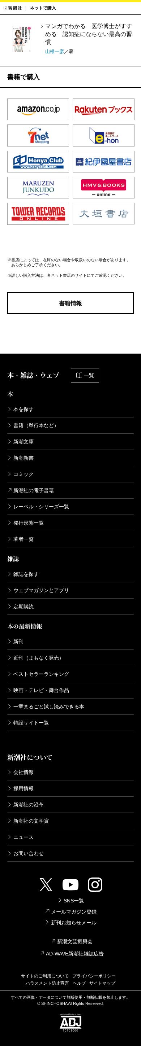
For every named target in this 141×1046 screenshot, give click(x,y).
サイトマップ (102, 983)
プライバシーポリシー (94, 976)
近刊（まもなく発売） (38, 658)
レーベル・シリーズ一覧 (41, 506)
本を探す (23, 409)
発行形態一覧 (28, 523)
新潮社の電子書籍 (33, 490)
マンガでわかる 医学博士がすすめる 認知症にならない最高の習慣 (88, 34)
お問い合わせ (28, 853)
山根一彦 (54, 51)
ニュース (23, 837)
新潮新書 (23, 458)
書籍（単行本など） (36, 425)
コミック (23, 474)
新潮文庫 (23, 442)
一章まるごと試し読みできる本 (48, 706)
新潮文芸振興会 (75, 941)
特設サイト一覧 (31, 723)
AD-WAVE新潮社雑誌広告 (75, 954)
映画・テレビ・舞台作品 (41, 690)
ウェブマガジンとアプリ (41, 590)
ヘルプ (79, 983)
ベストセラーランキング (41, 674)
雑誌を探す (26, 574)
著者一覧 (23, 539)
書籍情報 (70, 303)
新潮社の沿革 (28, 805)
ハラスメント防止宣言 (47, 983)
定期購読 (23, 606)
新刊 (18, 641)
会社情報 (23, 772)
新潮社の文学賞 (31, 821)
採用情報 (23, 788)
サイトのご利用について (45, 976)
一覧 (89, 375)
